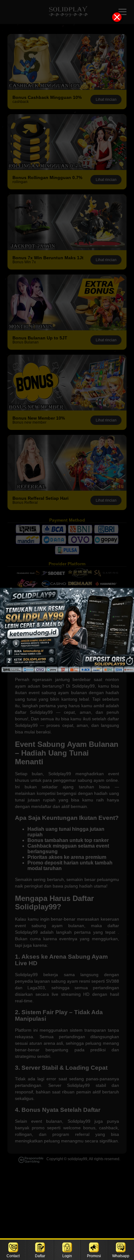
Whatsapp (120, 1256)
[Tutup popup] (117, 17)
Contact (13, 1256)
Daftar (40, 1256)
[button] (67, 630)
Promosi (94, 1256)
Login (67, 1256)
